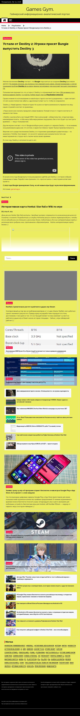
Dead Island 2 (24, 652)
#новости (72, 645)
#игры (64, 645)
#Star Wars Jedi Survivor (44, 645)
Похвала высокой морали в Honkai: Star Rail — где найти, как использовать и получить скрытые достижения (40, 567)
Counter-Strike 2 (11, 652)
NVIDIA (21, 659)
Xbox (72, 663)
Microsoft (45, 656)
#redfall (29, 645)
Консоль (30, 666)
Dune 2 (32, 652)
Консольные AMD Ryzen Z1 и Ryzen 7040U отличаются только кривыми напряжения (36, 351)
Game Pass (8, 656)
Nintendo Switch (11, 659)
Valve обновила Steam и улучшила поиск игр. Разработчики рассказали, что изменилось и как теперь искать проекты (39, 536)
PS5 (49, 659)
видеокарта (51, 666)
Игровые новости (19, 666)
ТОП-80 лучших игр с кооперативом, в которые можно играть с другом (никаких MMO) (45, 587)
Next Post (5, 197)
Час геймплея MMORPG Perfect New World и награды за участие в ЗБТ (42, 408)
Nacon (67, 656)
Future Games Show (67, 652)
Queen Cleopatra (57, 659)
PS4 (38, 659)
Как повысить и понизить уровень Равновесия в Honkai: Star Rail (40, 621)
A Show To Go (39, 649)
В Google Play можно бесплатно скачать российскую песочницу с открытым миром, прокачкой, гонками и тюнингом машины (44, 595)
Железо (5, 202)
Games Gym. (40, 9)
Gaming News (18, 656)
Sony (22, 663)
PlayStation (7, 38)
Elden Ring (40, 652)
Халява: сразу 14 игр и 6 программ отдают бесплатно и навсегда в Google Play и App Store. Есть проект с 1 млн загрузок (40, 492)
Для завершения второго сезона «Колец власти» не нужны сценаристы (43, 391)
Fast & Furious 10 (52, 652)
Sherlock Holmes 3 (11, 663)
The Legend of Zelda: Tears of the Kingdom (41, 663)
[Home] (4, 20)
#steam (58, 645)
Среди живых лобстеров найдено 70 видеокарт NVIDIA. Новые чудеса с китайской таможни (42, 401)
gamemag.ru (15, 189)
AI (21, 649)
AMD (24, 649)
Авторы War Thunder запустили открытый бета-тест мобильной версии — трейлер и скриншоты (43, 578)
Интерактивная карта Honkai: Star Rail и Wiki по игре (31, 206)
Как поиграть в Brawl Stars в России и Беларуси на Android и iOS (39, 603)
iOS (39, 656)
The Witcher (64, 663)
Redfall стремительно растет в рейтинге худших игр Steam (30, 307)
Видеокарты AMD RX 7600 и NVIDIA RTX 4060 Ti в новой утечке (39, 426)
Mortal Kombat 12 (57, 656)
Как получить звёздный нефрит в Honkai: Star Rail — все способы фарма (42, 630)
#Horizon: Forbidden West (14, 645)
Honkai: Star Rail (30, 656)
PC (25, 659)
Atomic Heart (50, 649)
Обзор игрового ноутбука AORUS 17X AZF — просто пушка (37, 444)
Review (68, 659)
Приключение (40, 666)
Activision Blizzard (12, 649)
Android (9, 487)
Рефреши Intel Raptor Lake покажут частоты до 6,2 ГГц (26, 382)
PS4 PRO (44, 659)
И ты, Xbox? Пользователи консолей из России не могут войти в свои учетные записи (44, 418)
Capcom (59, 649)
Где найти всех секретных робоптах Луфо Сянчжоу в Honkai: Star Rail (41, 435)
